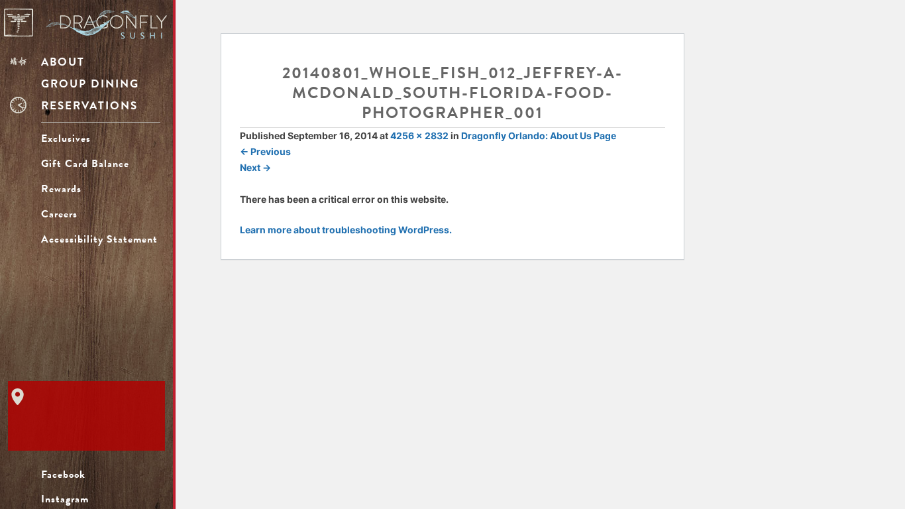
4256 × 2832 (419, 135)
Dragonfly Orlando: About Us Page (538, 135)
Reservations (89, 105)
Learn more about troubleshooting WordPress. (346, 229)
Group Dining (90, 84)
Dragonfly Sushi (85, 24)
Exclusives (66, 138)
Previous (265, 151)
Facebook (63, 474)
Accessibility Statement (99, 239)
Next (255, 167)
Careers (59, 214)
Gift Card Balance (100, 164)
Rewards (61, 189)
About (63, 62)
